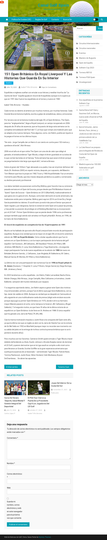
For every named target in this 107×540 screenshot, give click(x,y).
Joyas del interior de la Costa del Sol (61, 384)
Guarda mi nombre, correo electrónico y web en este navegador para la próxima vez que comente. (14, 510)
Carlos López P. (9, 413)
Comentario (12, 438)
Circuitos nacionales (87, 48)
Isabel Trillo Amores (29, 87)
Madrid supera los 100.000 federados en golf (90, 166)
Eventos (9, 83)
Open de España (86, 63)
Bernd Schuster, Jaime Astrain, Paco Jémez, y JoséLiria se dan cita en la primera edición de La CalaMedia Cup (89, 134)
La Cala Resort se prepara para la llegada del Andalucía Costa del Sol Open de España (91, 152)
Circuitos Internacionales (89, 43)
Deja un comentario (49, 87)
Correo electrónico (14, 475)
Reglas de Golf (41, 19)
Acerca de (67, 19)
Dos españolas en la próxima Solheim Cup (91, 101)
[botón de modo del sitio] (95, 19)
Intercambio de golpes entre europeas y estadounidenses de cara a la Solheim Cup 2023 (15, 367)
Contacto (55, 19)
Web (9, 488)
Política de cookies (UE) (21, 19)
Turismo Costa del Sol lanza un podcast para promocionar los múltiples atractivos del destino (65, 367)
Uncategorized (85, 82)
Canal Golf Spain (53, 5)
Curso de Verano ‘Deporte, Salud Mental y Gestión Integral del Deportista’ (14, 402)
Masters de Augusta (87, 58)
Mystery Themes (45, 537)
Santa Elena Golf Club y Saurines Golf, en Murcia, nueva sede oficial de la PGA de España (90, 115)
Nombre (11, 463)
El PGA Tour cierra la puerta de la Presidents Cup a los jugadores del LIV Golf (38, 402)
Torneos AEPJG (85, 72)
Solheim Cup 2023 (86, 68)
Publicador (55, 393)
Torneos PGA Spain (87, 77)
